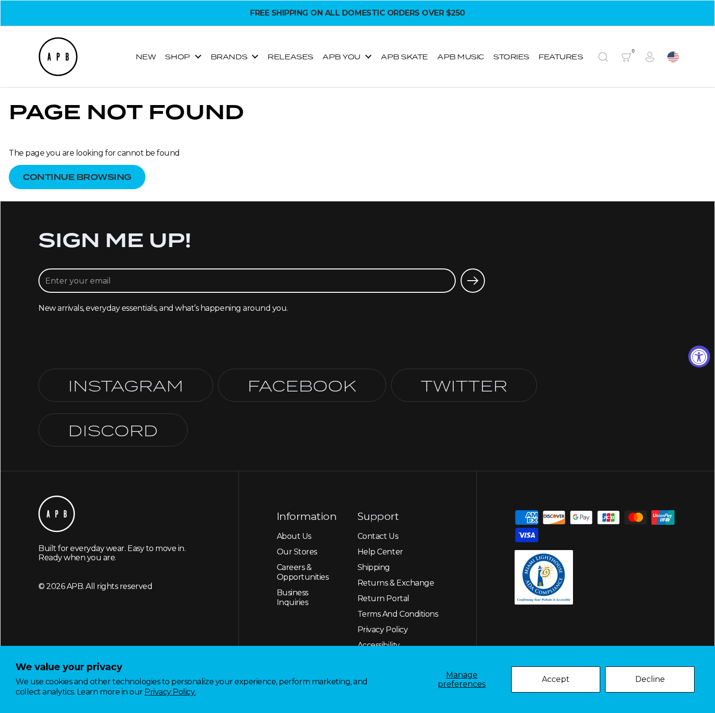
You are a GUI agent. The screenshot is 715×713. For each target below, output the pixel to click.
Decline (650, 679)
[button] (603, 57)
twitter (464, 385)
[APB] (58, 57)
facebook (302, 385)
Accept (556, 679)
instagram (125, 385)
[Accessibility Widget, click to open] (699, 357)
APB (75, 586)
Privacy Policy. (170, 691)
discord (113, 430)
